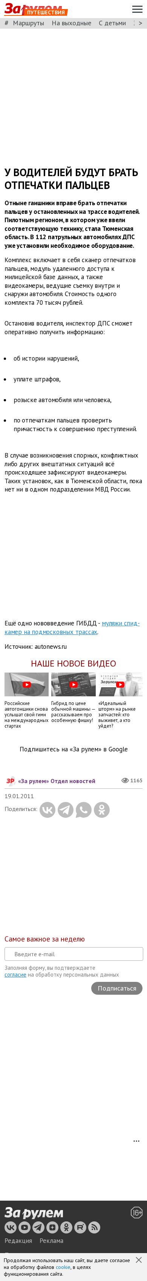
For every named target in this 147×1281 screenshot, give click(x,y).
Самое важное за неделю (45, 938)
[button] (139, 1260)
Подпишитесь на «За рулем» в (74, 749)
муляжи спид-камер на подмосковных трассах (72, 627)
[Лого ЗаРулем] (34, 1213)
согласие (15, 974)
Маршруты (28, 22)
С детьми (112, 22)
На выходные (71, 22)
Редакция (18, 1240)
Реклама (51, 1240)
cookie (63, 1267)
